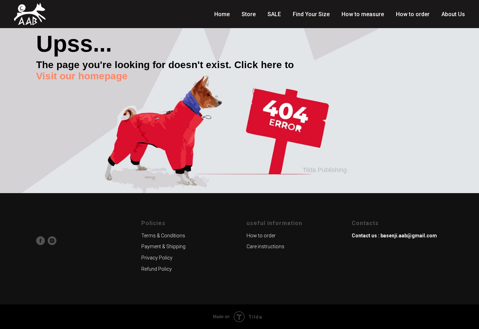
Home (222, 14)
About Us (453, 14)
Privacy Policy (157, 258)
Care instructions (265, 246)
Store (249, 14)
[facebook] (40, 240)
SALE (274, 14)
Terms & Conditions (163, 235)
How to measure (363, 14)
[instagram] (52, 240)
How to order (413, 14)
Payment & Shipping (163, 246)
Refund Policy (156, 269)
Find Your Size (311, 14)
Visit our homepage (82, 76)
